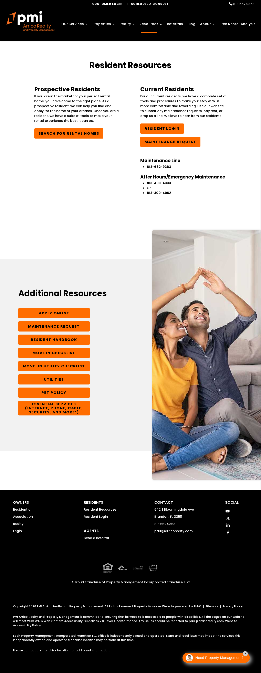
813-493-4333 (159, 183)
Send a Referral (96, 538)
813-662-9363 (159, 166)
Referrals (175, 24)
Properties (102, 24)
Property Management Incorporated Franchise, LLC (148, 582)
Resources (148, 24)
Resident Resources (100, 509)
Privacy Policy (233, 606)
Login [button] (17, 531)
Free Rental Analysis (238, 24)
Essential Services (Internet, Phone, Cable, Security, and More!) (54, 408)
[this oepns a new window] (153, 571)
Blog (192, 24)
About (205, 24)
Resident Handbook (54, 339)
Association (23, 516)
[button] (227, 511)
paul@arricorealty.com (173, 531)
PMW (197, 606)
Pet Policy (53, 392)
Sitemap (212, 606)
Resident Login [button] (96, 516)
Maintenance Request (170, 141)
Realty (125, 24)
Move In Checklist (53, 352)
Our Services (72, 24)
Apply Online (54, 313)
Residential (22, 509)
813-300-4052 (159, 193)
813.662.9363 (243, 4)
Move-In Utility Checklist (54, 366)
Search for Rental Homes (69, 133)
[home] (30, 21)
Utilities (54, 379)
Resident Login (162, 128)
